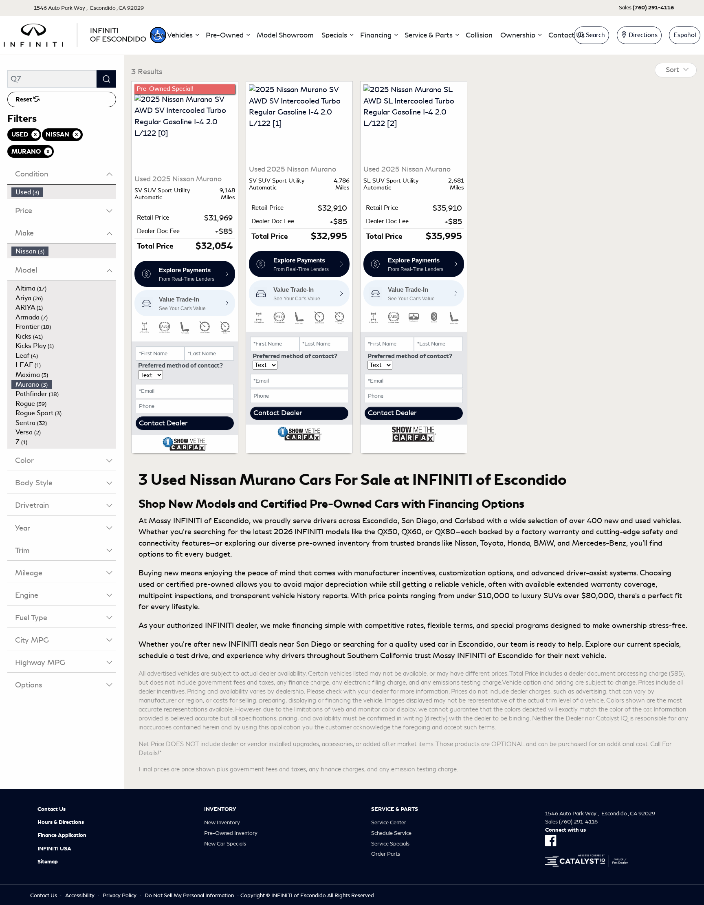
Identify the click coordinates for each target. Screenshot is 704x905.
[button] (174, 35)
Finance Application (61, 835)
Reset (24, 99)
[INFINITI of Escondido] (75, 33)
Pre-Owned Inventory (230, 833)
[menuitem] (64, 192)
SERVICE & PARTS (394, 809)
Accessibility (80, 895)
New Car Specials (225, 844)
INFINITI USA (54, 849)
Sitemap (47, 862)
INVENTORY (220, 809)
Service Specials (390, 844)
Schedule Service (391, 833)
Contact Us (51, 809)
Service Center (388, 822)
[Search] (106, 79)
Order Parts (385, 854)
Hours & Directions (60, 822)
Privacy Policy (119, 895)
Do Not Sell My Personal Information (189, 895)
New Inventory (222, 822)
